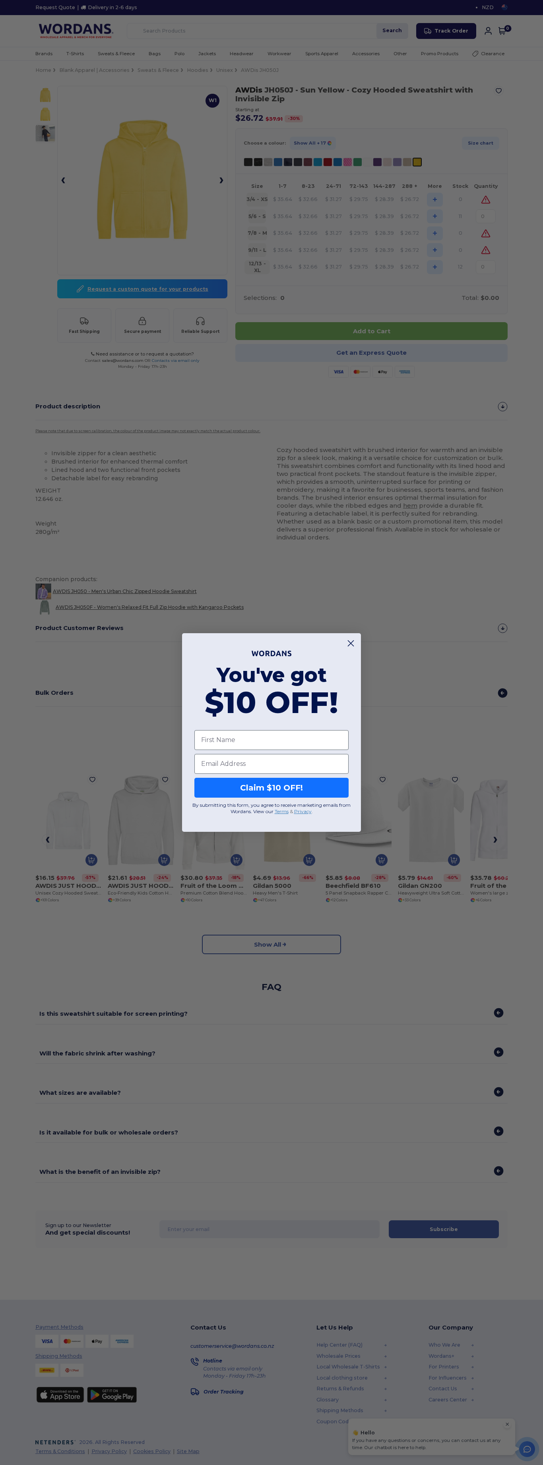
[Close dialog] (351, 643)
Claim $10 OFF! (271, 787)
